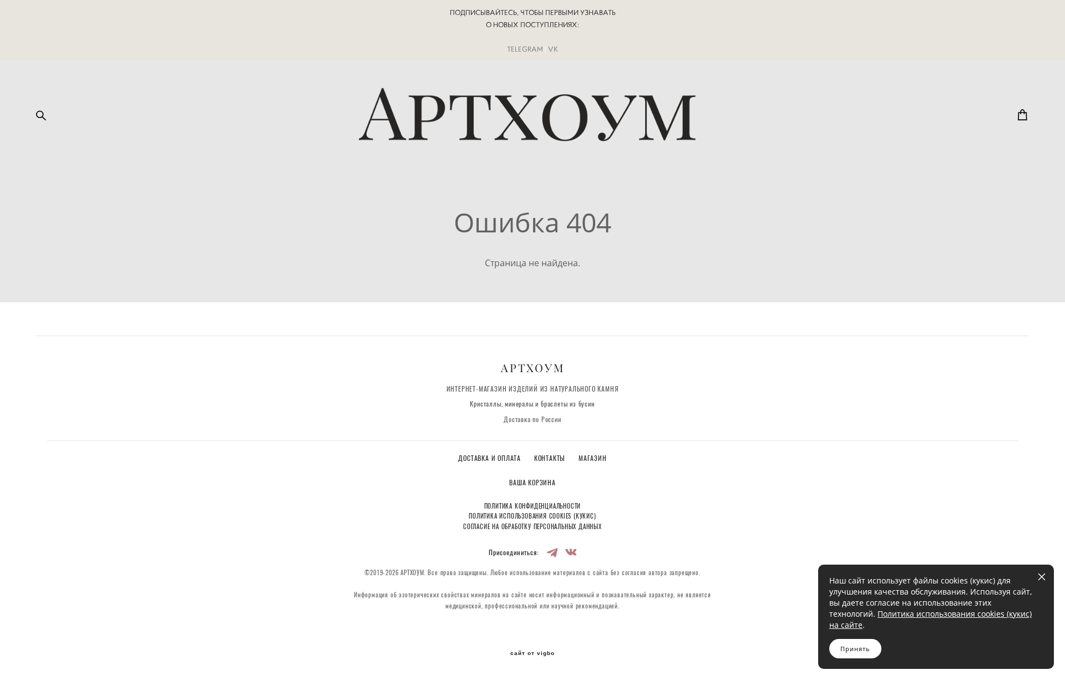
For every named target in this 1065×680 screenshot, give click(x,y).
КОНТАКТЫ (550, 458)
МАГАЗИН (593, 458)
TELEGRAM (525, 49)
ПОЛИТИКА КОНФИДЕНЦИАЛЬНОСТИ (532, 507)
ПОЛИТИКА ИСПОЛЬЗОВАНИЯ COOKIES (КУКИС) (532, 517)
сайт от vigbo (532, 653)
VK (553, 49)
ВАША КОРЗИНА (532, 483)
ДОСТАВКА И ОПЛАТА (490, 458)
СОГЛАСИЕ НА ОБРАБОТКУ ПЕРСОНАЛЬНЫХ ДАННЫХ (532, 527)
